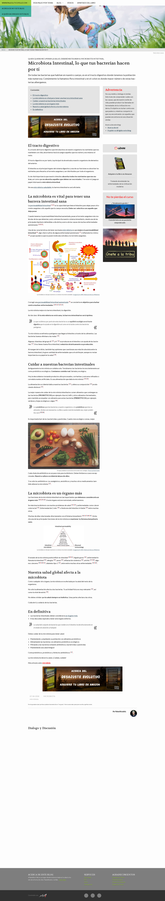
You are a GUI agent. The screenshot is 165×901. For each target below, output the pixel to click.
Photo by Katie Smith (94, 470)
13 (62, 304)
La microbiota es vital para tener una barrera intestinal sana (57, 98)
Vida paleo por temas (43, 3)
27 (49, 483)
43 (45, 560)
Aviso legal (87, 877)
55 (92, 589)
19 (85, 379)
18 (55, 354)
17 (32, 344)
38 (88, 515)
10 (54, 304)
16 (58, 341)
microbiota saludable (42, 187)
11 (57, 304)
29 (42, 499)
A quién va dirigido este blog (15, 14)
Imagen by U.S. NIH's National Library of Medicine (86, 294)
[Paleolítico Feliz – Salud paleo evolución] (61, 16)
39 (90, 515)
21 (70, 384)
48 (93, 560)
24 (56, 400)
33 (38, 507)
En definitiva (38, 109)
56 (47, 592)
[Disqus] (82, 758)
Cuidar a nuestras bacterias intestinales (49, 101)
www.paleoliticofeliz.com (14, 3)
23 (42, 387)
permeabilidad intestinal (40, 205)
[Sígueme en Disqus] (99, 895)
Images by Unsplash (118, 882)
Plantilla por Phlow (118, 877)
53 (93, 563)
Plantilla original (117, 880)
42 (85, 557)
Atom (86, 882)
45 (62, 560)
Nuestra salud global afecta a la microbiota (50, 106)
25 (41, 412)
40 (69, 557)
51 (44, 563)
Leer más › (62, 880)
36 (83, 515)
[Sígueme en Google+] (93, 895)
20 (87, 379)
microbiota (67, 230)
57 (71, 652)
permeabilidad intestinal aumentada (53, 302)
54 (96, 563)
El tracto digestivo (40, 95)
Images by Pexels (118, 884)
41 (72, 557)
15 (53, 341)
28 (39, 499)
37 (85, 515)
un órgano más (71, 616)
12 (59, 304)
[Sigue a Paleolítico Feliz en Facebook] (86, 895)
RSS (85, 880)
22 (91, 384)
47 (91, 560)
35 (87, 507)
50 (42, 563)
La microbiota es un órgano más (46, 104)
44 (54, 560)
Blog (59, 3)
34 (58, 507)
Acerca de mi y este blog (13, 8)
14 (58, 336)
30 (44, 499)
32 (75, 505)
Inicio (3, 49)
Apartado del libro (86, 3)
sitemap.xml (88, 884)
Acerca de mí (113, 127)
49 (39, 563)
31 (72, 505)
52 (59, 563)
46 (82, 560)
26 (43, 412)
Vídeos (70, 3)
